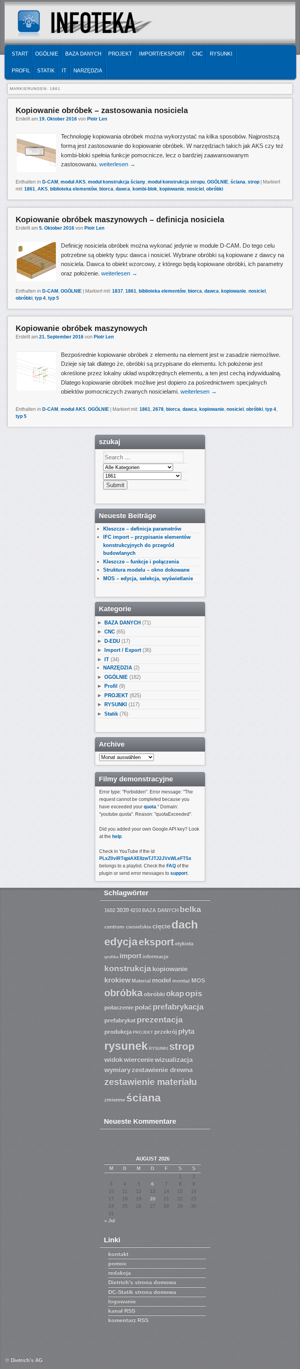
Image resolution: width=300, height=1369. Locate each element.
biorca (106, 189)
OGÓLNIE (46, 54)
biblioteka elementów (73, 189)
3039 (122, 910)
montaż (181, 981)
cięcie (161, 926)
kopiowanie (171, 189)
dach (184, 924)
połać (143, 1007)
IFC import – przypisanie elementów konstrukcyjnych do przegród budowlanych (147, 545)
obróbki (214, 189)
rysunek (126, 1046)
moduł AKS (73, 182)
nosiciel (195, 189)
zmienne (114, 1100)
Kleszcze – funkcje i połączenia (141, 562)
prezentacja (160, 1019)
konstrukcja (127, 968)
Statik (46, 71)
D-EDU (112, 641)
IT (64, 71)
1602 (109, 910)
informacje (155, 956)
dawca (123, 189)
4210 (135, 910)
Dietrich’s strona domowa (142, 1282)
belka (190, 909)
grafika (111, 956)
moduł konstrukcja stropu (176, 182)
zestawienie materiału (150, 1082)
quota (150, 807)
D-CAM (50, 182)
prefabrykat (120, 1020)
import (130, 956)
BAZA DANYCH (83, 54)
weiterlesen (117, 164)
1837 (117, 291)
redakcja (119, 1273)
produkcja (118, 1032)
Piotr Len (97, 119)
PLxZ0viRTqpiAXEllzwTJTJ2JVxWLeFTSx (145, 858)
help (116, 836)
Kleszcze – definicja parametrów (142, 529)
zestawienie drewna (162, 1070)
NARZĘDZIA (87, 71)
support (179, 873)
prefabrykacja (178, 1006)
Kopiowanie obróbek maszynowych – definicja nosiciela (120, 219)
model (161, 980)
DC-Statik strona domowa (142, 1292)
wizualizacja (174, 1059)
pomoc (117, 1263)
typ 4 (40, 298)
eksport (156, 942)
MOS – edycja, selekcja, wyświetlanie (148, 578)
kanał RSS (121, 1311)
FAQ (171, 866)
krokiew (117, 980)
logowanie (122, 1301)
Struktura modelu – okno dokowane (146, 570)
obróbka (123, 993)
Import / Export (122, 650)
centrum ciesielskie (127, 927)
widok (113, 1059)
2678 (158, 409)
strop (253, 182)
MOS (198, 980)
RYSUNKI (221, 54)
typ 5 (53, 298)
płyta (186, 1031)
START (20, 54)
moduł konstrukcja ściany (116, 182)
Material (141, 981)
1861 (29, 189)
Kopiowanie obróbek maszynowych (81, 328)
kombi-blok (144, 189)
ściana (237, 182)
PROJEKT (120, 54)
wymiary (117, 1070)
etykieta (184, 943)
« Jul (109, 1220)
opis (193, 993)
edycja (121, 942)
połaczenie (119, 1007)
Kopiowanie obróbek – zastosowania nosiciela (102, 110)
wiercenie (139, 1059)
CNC (197, 54)
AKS (43, 189)
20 (152, 1199)
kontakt (118, 1254)
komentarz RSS (128, 1320)
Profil (21, 71)
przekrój (165, 1032)
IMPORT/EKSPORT (162, 54)
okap (175, 993)
